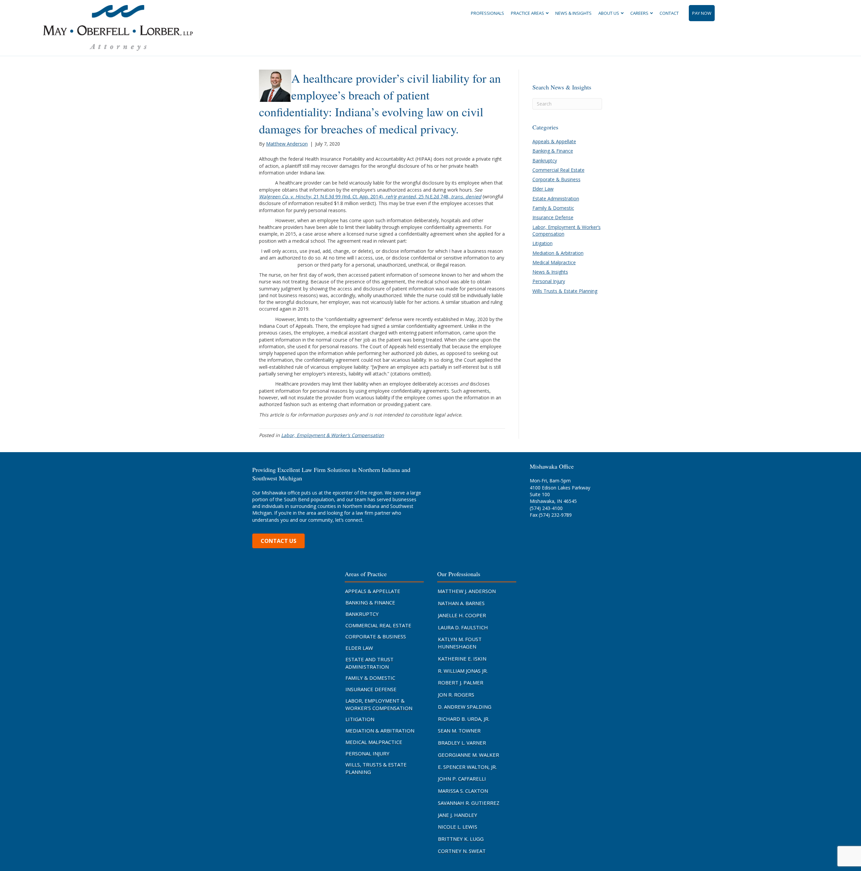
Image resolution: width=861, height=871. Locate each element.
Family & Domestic (553, 208)
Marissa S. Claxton (463, 790)
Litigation (542, 243)
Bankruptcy (544, 160)
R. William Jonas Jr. (463, 670)
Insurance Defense (552, 217)
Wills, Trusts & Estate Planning (376, 768)
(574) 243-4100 (546, 508)
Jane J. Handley (457, 814)
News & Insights (573, 13)
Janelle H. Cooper (462, 615)
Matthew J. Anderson (467, 591)
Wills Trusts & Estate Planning (564, 291)
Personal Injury (548, 281)
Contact (669, 13)
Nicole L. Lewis (457, 826)
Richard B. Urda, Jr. (463, 718)
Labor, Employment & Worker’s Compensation (332, 435)
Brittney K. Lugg (461, 838)
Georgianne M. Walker (468, 754)
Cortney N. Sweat (462, 850)
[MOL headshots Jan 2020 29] (275, 85)
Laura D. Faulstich (463, 627)
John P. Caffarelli (462, 778)
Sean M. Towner (459, 730)
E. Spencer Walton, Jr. (467, 766)
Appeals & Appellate (554, 141)
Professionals (487, 13)
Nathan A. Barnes (461, 603)
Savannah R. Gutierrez (468, 802)
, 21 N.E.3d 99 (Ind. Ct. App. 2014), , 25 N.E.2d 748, (370, 196)
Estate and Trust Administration (369, 663)
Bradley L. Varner (462, 742)
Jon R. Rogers (456, 694)
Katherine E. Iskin (462, 658)
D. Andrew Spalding (464, 706)
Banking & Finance (552, 151)
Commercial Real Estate (558, 170)
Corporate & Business (556, 179)
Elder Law (543, 189)
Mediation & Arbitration (558, 253)
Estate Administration (555, 198)
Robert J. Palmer (460, 682)
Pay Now (701, 13)
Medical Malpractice (554, 262)
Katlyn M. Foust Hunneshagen (460, 643)
